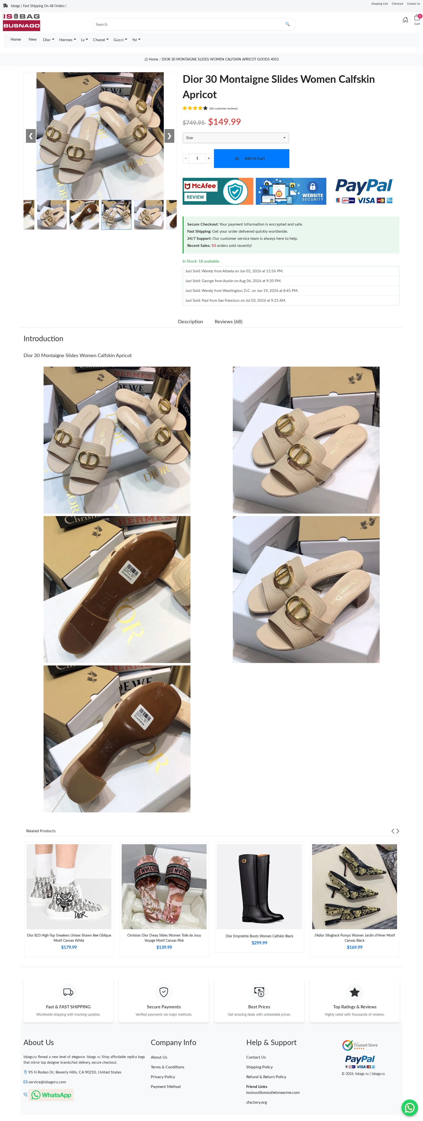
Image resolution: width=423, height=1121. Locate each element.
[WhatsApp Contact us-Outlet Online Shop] (409, 1107)
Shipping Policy (259, 1067)
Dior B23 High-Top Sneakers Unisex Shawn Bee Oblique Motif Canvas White (69, 938)
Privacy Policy (163, 1077)
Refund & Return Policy (266, 1077)
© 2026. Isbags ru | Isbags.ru (363, 1074)
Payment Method (166, 1087)
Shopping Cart (379, 3)
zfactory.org (256, 1102)
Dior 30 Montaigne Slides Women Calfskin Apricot (78, 355)
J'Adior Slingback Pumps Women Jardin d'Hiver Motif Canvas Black (354, 938)
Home (16, 39)
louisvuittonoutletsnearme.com (273, 1093)
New (33, 39)
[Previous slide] (393, 831)
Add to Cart (255, 158)
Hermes (65, 40)
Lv (83, 40)
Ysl (134, 40)
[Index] (405, 20)
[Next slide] (398, 831)
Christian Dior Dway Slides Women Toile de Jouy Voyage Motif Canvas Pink (164, 938)
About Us (159, 1057)
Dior (47, 40)
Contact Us (413, 3)
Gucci (119, 40)
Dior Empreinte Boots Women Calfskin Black (259, 936)
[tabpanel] (69, 901)
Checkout (397, 3)
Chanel (99, 40)
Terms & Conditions (167, 1067)
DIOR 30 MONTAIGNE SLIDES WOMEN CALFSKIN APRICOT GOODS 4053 (220, 59)
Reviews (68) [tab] (228, 321)
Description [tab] (190, 321)
